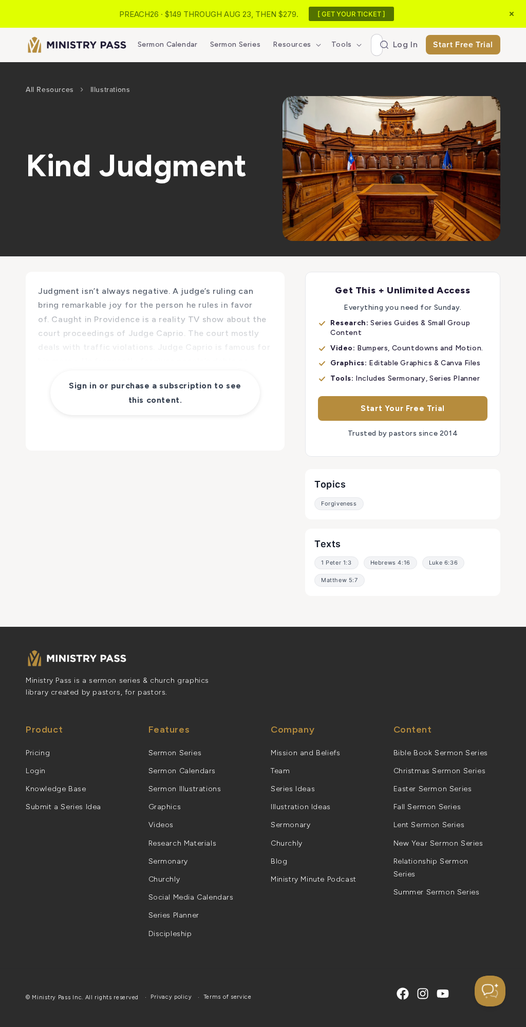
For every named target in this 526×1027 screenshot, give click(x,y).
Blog (279, 861)
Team (280, 771)
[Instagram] (423, 993)
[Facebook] (403, 993)
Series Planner (173, 915)
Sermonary (168, 861)
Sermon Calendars (182, 771)
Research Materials (182, 843)
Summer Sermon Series (436, 892)
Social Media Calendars (191, 897)
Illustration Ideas (301, 806)
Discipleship (170, 933)
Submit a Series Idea (63, 806)
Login (36, 771)
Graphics (164, 806)
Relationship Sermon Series (430, 868)
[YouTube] (443, 993)
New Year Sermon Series (438, 843)
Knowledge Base (56, 789)
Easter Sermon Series (432, 789)
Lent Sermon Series (429, 824)
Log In (405, 44)
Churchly (164, 879)
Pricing (38, 753)
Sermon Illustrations (184, 789)
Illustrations (110, 89)
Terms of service (228, 997)
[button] (296, 44)
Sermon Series (175, 753)
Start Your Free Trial (403, 408)
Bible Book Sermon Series (440, 753)
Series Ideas (293, 789)
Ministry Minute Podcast (313, 879)
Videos (161, 824)
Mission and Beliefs (305, 753)
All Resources (50, 89)
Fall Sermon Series (427, 806)
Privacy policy (171, 997)
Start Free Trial (463, 44)
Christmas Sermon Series (439, 771)
